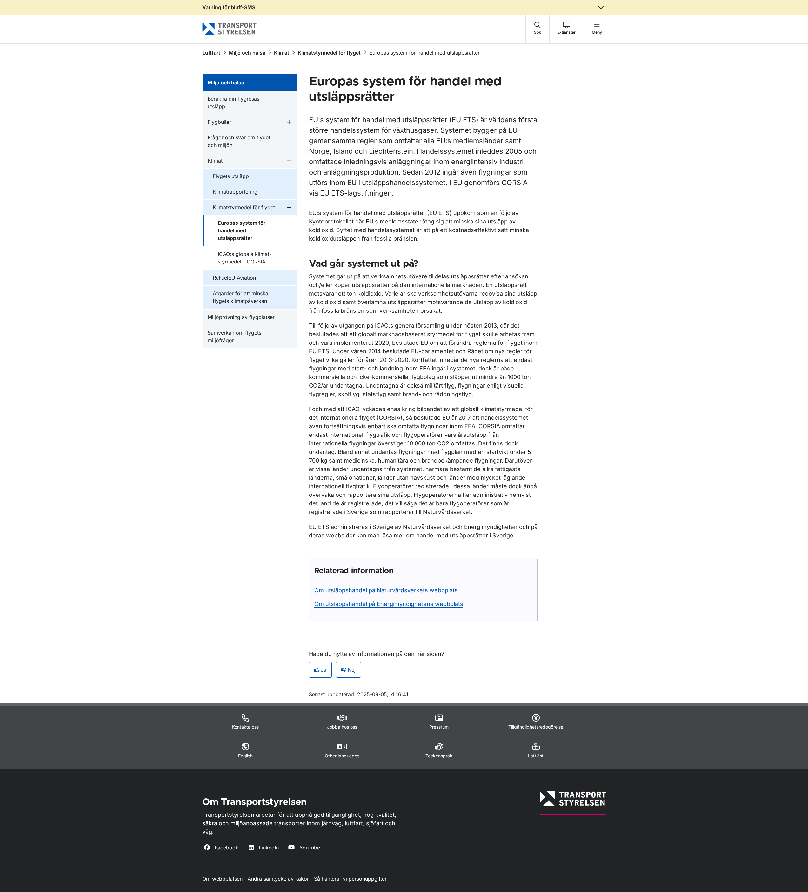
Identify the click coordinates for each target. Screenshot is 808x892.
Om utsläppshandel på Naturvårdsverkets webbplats (386, 590)
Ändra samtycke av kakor (278, 878)
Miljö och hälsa (247, 53)
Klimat (281, 53)
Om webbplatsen (222, 878)
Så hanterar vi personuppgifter (350, 878)
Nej (352, 670)
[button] (537, 29)
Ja (323, 670)
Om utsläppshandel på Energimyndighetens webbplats (388, 604)
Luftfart (211, 53)
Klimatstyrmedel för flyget (329, 53)
